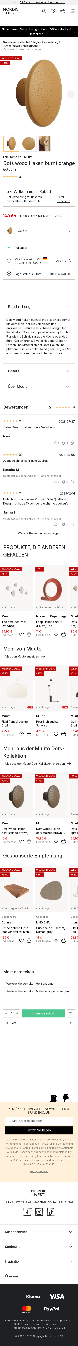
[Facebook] (27, 1211)
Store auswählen (60, 273)
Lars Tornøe (11, 157)
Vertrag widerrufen (39, 1171)
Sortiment (12, 1247)
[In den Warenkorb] (29, 634)
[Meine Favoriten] (53, 11)
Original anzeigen (51, 475)
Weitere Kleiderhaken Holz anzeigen (30, 983)
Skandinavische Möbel (16, 42)
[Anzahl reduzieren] (6, 1013)
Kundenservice (16, 1232)
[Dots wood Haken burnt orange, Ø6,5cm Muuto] (39, 93)
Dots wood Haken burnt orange (22, 49)
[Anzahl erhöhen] (17, 1013)
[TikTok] (50, 1211)
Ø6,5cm (11, 1023)
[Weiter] (71, 94)
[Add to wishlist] (21, 634)
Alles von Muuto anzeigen (22, 656)
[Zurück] (7, 94)
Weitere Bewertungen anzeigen (39, 533)
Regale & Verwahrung (45, 42)
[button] (12, 177)
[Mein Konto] (43, 11)
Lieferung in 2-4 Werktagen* (42, 2)
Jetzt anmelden (63, 199)
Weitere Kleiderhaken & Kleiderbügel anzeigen (37, 991)
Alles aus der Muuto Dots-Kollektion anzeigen (35, 763)
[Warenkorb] (63, 11)
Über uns (11, 1276)
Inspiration (13, 1261)
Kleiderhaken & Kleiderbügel (21, 45)
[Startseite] (10, 11)
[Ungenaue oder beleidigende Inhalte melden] (72, 443)
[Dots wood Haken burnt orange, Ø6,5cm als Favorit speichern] (71, 1013)
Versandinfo (63, 260)
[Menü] (72, 11)
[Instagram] (39, 1211)
